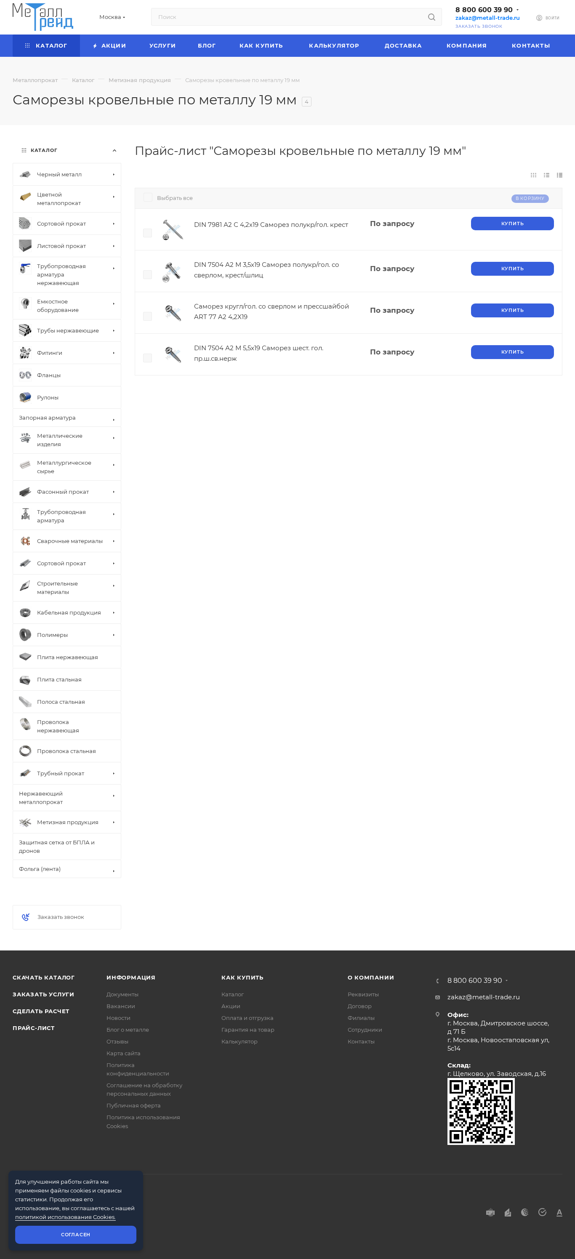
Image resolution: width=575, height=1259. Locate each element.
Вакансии (120, 1006)
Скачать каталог (44, 977)
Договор (360, 1006)
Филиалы (361, 1017)
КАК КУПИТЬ (242, 977)
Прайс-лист (34, 1028)
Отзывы (117, 1041)
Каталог (232, 994)
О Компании (371, 977)
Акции (230, 1006)
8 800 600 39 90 (484, 10)
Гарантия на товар (247, 1029)
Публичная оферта (133, 1105)
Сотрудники (365, 1029)
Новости (118, 1017)
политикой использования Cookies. (65, 1217)
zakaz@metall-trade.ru (487, 18)
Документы (122, 994)
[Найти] (431, 17)
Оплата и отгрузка (247, 1017)
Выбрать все (175, 197)
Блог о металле (127, 1029)
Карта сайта (123, 1053)
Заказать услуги (44, 994)
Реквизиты (363, 994)
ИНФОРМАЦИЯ (131, 977)
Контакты (361, 1041)
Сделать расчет (41, 1011)
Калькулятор (239, 1041)
